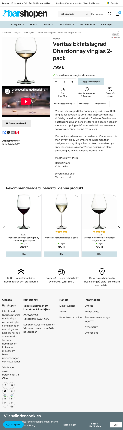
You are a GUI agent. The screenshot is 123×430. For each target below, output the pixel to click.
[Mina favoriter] (109, 14)
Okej (116, 424)
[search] (87, 14)
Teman (47, 24)
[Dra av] (56, 81)
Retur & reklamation (70, 317)
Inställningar (69, 424)
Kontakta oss (97, 14)
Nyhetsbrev (91, 326)
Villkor (63, 311)
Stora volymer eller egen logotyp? (98, 319)
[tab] (65, 103)
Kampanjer (106, 24)
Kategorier (16, 24)
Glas (32, 24)
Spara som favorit (17, 123)
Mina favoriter (67, 305)
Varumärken (65, 24)
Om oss (89, 305)
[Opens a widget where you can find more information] (13, 425)
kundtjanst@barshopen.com (39, 324)
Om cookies (91, 332)
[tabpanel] (87, 145)
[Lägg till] (72, 81)
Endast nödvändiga (95, 424)
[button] (23, 254)
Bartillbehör (86, 24)
